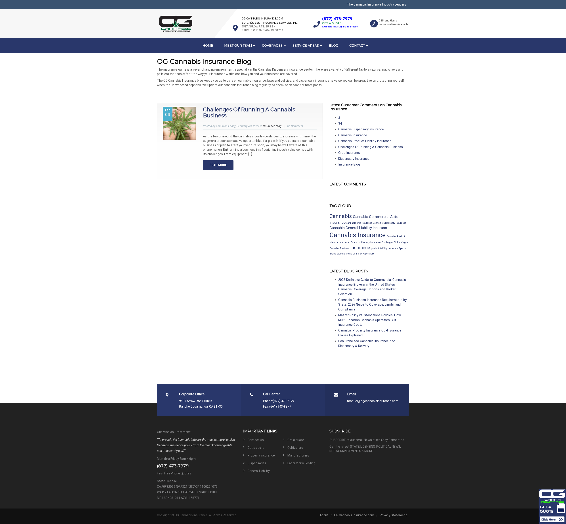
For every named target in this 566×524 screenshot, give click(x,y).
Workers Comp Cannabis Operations (356, 253)
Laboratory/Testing (301, 463)
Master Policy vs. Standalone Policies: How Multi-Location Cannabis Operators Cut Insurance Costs (369, 320)
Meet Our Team (238, 46)
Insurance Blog (272, 126)
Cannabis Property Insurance (366, 242)
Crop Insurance (349, 153)
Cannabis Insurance (352, 135)
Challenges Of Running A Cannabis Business (249, 112)
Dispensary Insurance (353, 159)
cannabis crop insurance (359, 223)
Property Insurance (261, 455)
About (324, 515)
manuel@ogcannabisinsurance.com (372, 401)
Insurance (360, 247)
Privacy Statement (393, 515)
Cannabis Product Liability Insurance (364, 141)
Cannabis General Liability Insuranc (358, 227)
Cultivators (295, 447)
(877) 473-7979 (337, 18)
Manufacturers (298, 455)
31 (340, 118)
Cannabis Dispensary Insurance (361, 129)
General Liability (259, 471)
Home (208, 46)
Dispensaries (257, 463)
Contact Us (256, 440)
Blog (333, 46)
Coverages (272, 46)
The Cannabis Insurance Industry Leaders (376, 4)
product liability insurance (384, 248)
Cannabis (340, 216)
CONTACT (357, 46)
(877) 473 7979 (283, 401)
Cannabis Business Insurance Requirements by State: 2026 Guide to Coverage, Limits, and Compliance (372, 304)
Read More (218, 165)
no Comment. (295, 126)
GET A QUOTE (331, 23)
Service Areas (306, 46)
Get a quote (295, 440)
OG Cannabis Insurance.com (354, 515)
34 (340, 123)
